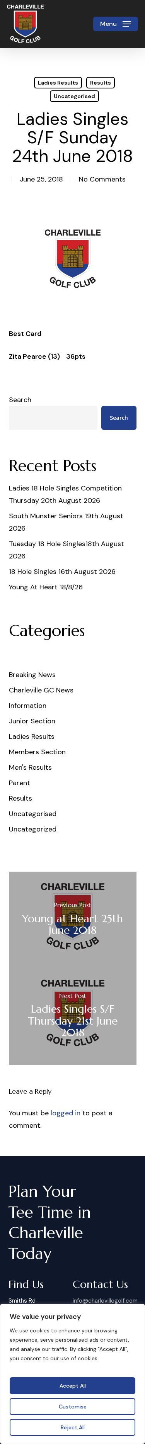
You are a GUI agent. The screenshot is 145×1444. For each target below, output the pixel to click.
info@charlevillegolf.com (105, 1301)
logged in (65, 1113)
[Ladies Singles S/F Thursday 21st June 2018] (72, 1016)
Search (20, 399)
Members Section (37, 752)
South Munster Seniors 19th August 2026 (66, 522)
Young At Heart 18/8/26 (46, 587)
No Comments (102, 179)
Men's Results (30, 767)
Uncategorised (74, 96)
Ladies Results (58, 82)
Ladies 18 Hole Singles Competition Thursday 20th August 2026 (65, 494)
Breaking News (32, 674)
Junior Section (32, 721)
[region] (72, 1374)
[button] (115, 24)
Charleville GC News (41, 690)
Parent (19, 782)
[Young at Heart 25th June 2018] (72, 920)
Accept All (73, 1385)
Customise (73, 1406)
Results (100, 82)
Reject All (73, 1427)
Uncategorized (32, 829)
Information (27, 705)
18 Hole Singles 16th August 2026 (62, 571)
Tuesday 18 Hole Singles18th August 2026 (66, 550)
